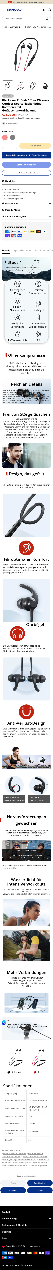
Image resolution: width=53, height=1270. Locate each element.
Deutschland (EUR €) (15, 1246)
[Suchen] (47, 18)
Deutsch (34, 1246)
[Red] (5, 137)
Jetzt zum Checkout (26, 165)
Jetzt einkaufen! (39, 2)
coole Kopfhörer (39, 1165)
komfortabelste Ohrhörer (14, 1153)
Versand (5, 118)
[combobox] (26, 19)
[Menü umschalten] (3, 9)
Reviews (40, 1190)
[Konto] (44, 9)
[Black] (12, 137)
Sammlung (15, 27)
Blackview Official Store (21, 1265)
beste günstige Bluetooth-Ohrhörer (19, 1159)
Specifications (40, 1183)
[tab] (6, 251)
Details (13, 1183)
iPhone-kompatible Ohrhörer (27, 1162)
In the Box (13, 1190)
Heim (4, 27)
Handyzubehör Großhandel (35, 1156)
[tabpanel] (26, 712)
